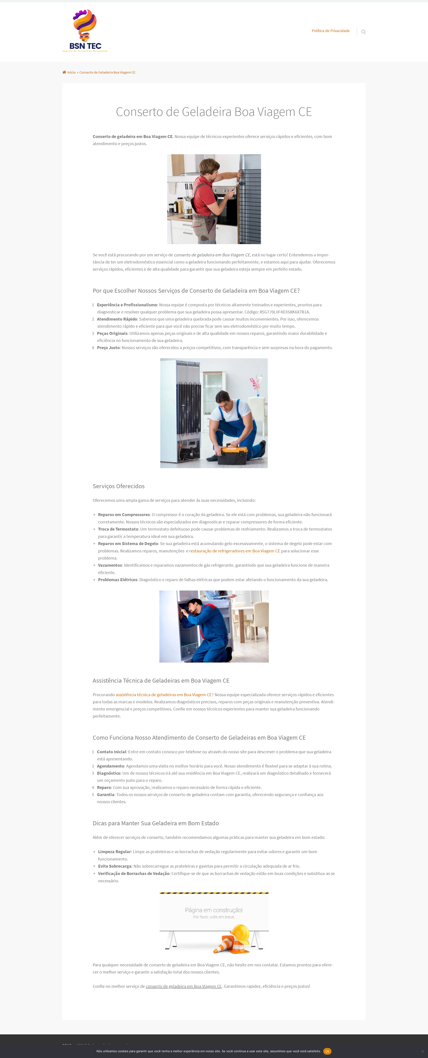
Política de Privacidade (331, 30)
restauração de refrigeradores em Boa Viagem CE (234, 551)
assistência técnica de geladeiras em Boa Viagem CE (164, 694)
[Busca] (359, 26)
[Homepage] (84, 31)
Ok (327, 1051)
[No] (422, 1051)
